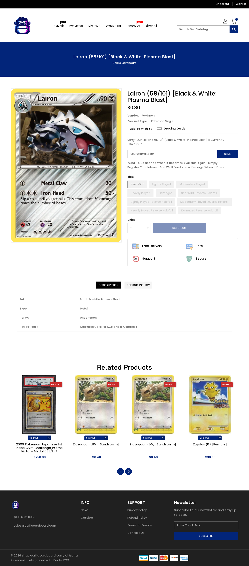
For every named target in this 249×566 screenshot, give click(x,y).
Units (131, 219)
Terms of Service (139, 525)
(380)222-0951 (24, 517)
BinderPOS (61, 560)
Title (130, 177)
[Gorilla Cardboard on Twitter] (14, 4)
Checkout (222, 4)
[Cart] (234, 21)
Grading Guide (175, 128)
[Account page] (226, 21)
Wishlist (241, 4)
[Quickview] (17, 458)
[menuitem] (59, 26)
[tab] (108, 285)
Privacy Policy (137, 510)
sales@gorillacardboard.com (35, 525)
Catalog (87, 518)
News (85, 510)
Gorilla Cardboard (124, 63)
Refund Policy (137, 518)
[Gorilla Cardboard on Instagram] (21, 4)
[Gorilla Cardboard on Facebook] (6, 4)
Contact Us (135, 533)
